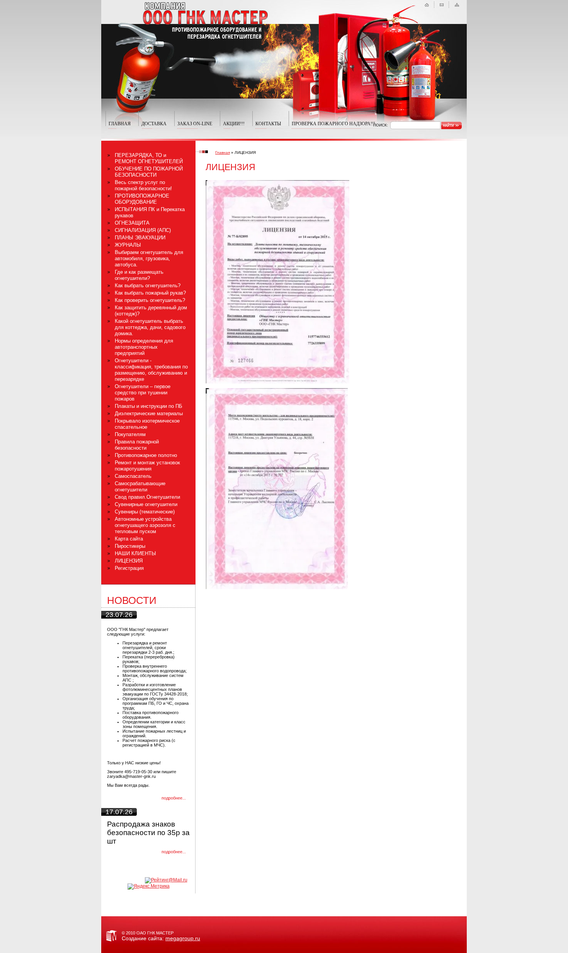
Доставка (154, 123)
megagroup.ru (182, 938)
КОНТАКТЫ (268, 123)
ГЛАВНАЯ (120, 123)
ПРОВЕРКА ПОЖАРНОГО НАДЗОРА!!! (333, 123)
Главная (222, 152)
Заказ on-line (194, 123)
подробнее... (174, 798)
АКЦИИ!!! (234, 123)
